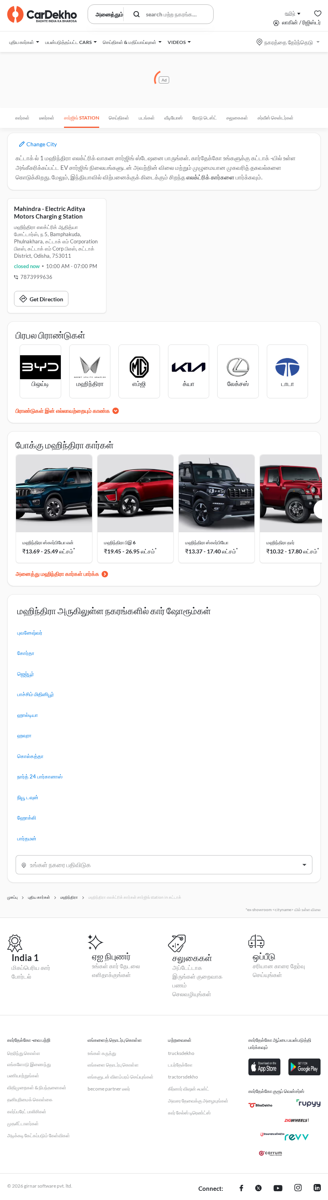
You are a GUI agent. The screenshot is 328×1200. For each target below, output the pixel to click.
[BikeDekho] (260, 1105)
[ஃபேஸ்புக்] (241, 1189)
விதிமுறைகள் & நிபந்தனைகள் (36, 1088)
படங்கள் (147, 118)
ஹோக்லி (26, 817)
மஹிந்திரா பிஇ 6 (120, 542)
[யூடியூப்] (278, 1189)
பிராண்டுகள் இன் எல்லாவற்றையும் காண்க (63, 410)
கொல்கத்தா (30, 756)
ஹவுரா (24, 735)
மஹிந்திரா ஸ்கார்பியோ (206, 542)
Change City (41, 144)
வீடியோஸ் (173, 118)
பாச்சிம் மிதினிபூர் (35, 694)
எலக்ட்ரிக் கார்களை (210, 177)
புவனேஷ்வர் (29, 632)
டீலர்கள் (46, 118)
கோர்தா (25, 653)
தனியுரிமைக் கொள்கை (29, 1099)
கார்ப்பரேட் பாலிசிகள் (26, 1111)
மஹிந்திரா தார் (280, 542)
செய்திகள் (119, 118)
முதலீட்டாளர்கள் (23, 1123)
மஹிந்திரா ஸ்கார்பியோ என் (48, 542)
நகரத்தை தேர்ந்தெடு (288, 42)
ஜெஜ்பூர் (25, 674)
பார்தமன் (26, 838)
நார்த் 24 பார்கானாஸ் (39, 776)
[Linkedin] (317, 1189)
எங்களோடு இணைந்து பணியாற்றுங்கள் (29, 1070)
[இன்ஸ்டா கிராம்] (298, 1189)
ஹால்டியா (27, 715)
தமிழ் (290, 13)
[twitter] (258, 1189)
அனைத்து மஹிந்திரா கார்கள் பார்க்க (57, 573)
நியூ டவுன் (27, 797)
